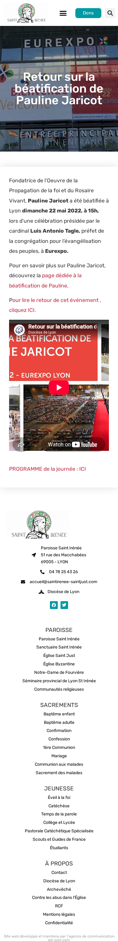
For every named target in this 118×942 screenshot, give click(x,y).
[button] (63, 13)
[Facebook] (53, 605)
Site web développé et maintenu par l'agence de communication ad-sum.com (59, 938)
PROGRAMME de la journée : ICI (47, 469)
